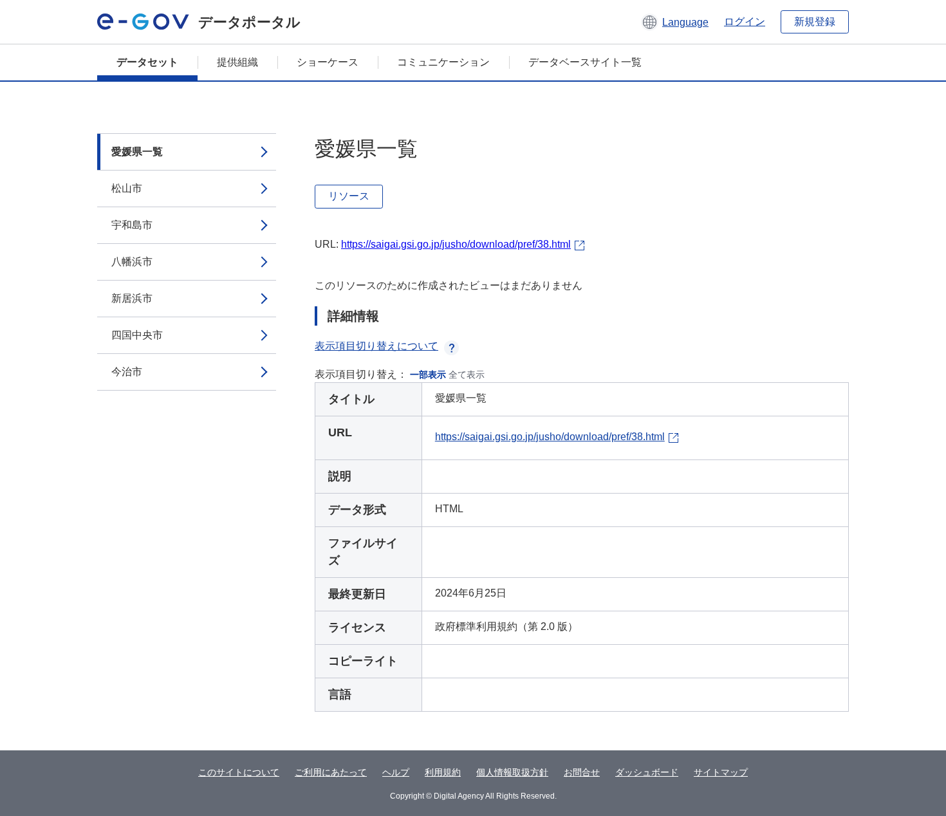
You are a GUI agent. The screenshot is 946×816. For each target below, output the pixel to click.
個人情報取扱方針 (512, 772)
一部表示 (428, 374)
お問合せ (582, 772)
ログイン (744, 21)
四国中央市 (137, 334)
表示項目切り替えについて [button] (376, 345)
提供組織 (237, 62)
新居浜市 (132, 298)
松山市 (126, 188)
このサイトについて (238, 772)
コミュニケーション (443, 62)
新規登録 (814, 21)
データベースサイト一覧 (585, 62)
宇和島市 (132, 224)
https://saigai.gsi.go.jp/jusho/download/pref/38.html (456, 244)
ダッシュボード (646, 772)
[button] (675, 22)
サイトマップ (721, 772)
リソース (348, 195)
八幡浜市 (132, 261)
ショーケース (327, 62)
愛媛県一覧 (137, 151)
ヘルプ (395, 772)
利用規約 (443, 772)
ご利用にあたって (331, 772)
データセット (147, 62)
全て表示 (467, 374)
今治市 (126, 371)
